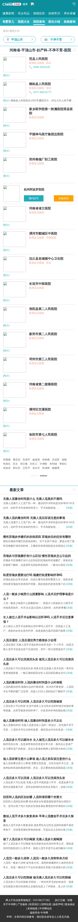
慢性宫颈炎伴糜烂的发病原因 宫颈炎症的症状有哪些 (37, 536)
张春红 (7, 463)
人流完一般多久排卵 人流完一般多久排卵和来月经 (35, 858)
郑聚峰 (7, 459)
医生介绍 (54, 21)
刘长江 (33, 463)
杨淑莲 (36, 459)
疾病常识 (54, 13)
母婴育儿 (8, 21)
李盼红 (63, 463)
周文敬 (24, 463)
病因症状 (39, 13)
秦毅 (64, 459)
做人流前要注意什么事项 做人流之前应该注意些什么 (37, 758)
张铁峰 (46, 459)
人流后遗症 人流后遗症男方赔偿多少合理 (29, 640)
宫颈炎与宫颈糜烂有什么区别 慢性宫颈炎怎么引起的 (37, 555)
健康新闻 (8, 13)
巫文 (15, 463)
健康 (25, 4)
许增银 (43, 463)
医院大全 (24, 21)
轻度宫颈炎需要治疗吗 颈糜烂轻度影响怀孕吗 (32, 575)
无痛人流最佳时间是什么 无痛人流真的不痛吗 (32, 498)
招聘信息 (46, 904)
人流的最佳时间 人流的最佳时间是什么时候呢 (32, 682)
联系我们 (34, 904)
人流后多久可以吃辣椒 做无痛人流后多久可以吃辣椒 (37, 877)
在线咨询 (64, 198)
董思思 (16, 459)
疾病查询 (70, 21)
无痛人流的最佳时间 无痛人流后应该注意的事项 (34, 517)
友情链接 (32, 908)
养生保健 (70, 13)
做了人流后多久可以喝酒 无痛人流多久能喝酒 (32, 839)
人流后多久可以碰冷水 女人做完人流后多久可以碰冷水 (38, 739)
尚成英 (55, 459)
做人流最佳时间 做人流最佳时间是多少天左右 (32, 720)
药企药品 (24, 13)
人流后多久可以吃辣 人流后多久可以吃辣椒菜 (32, 701)
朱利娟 (53, 463)
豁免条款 (70, 904)
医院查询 (39, 21)
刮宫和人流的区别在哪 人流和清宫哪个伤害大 (32, 797)
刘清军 (26, 459)
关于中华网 (9, 904)
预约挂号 (34, 198)
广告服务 (22, 904)
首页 (5, 30)
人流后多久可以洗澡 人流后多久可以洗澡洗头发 (34, 778)
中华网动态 (45, 908)
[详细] (69, 507)
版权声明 (58, 904)
